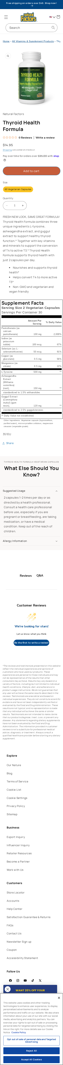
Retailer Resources (19, 853)
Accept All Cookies (31, 1059)
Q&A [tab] (39, 575)
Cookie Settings (17, 798)
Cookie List (14, 789)
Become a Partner (18, 861)
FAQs (10, 925)
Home (6, 41)
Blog (9, 773)
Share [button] (10, 443)
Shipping (7, 149)
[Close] (59, 998)
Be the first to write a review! (31, 642)
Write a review (45, 137)
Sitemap (12, 814)
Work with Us (15, 870)
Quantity (8, 198)
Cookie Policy (18, 1032)
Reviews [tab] (26, 576)
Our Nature (14, 765)
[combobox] (31, 28)
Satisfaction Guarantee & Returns (29, 917)
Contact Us (14, 933)
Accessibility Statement (22, 958)
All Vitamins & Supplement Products (33, 41)
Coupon (12, 950)
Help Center (14, 909)
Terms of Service (17, 781)
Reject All (31, 1050)
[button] (6, 17)
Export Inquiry (16, 837)
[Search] (53, 28)
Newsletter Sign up (19, 941)
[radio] (18, 189)
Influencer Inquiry (18, 845)
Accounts (13, 901)
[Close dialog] (8, 989)
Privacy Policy (16, 806)
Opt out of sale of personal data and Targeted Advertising (31, 1040)
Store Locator (16, 892)
